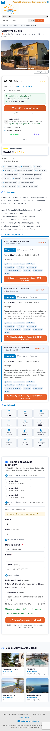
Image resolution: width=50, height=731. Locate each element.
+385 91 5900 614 (14, 130)
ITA (27, 584)
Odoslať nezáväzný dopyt (26, 620)
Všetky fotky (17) (42, 72)
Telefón (12, 565)
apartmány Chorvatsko (25, 727)
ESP (34, 584)
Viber (38, 134)
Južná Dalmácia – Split (9, 25)
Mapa (26, 139)
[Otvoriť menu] (3, 2)
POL (21, 587)
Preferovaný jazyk (17, 580)
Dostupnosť (23, 250)
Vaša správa (14, 592)
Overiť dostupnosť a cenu (26, 108)
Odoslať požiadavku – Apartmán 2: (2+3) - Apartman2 (26, 338)
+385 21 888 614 (13, 128)
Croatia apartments (33, 725)
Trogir (21, 25)
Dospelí (9, 519)
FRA (40, 584)
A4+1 (19, 86)
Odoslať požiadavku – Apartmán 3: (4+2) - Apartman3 (26, 397)
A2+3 (25, 86)
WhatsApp (16, 134)
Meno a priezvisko (14, 545)
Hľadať (40, 20)
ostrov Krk (37, 727)
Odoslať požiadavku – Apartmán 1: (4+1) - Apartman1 (26, 279)
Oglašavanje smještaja (29, 721)
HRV (14, 587)
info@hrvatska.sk (25, 717)
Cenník (34, 250)
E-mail (8, 555)
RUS (7, 587)
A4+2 (30, 86)
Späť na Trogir (9, 158)
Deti (12, 529)
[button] (25, 151)
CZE (7, 584)
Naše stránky (22, 725)
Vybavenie (10, 250)
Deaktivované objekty (10, 725)
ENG (14, 584)
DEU (21, 584)
